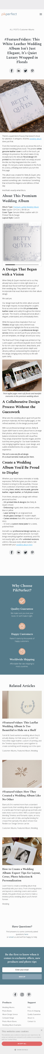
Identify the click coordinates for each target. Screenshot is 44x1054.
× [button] (41, 1030)
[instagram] (22, 994)
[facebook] (15, 994)
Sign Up (22, 977)
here (26, 934)
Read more (21, 1039)
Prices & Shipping (34, 1011)
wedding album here (24, 544)
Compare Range (8, 1018)
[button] (22, 1049)
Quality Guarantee (34, 1014)
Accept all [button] (22, 1044)
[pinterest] (28, 994)
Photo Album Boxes (9, 1021)
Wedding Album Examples (11, 1025)
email (11, 937)
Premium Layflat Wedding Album (26, 207)
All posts (14, 29)
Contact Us (32, 1021)
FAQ (29, 1007)
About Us (31, 1018)
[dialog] (22, 1041)
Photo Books (7, 1011)
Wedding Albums (8, 1007)
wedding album (36, 138)
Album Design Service (10, 1014)
